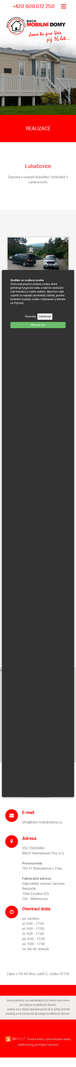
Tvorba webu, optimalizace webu (48, 1039)
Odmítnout (45, 316)
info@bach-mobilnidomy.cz (42, 822)
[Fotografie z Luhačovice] (38, 259)
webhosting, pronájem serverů (38, 1044)
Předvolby (30, 316)
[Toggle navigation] (63, 6)
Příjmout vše (38, 325)
